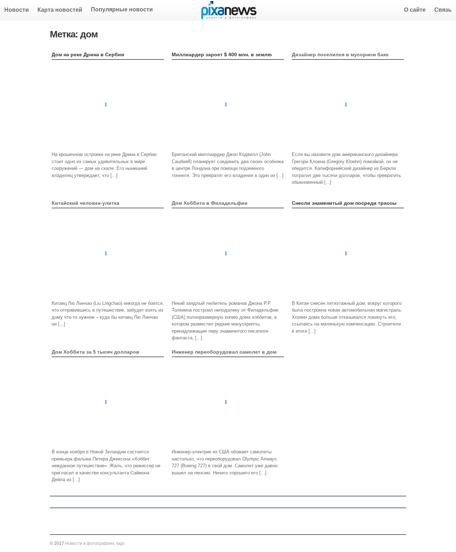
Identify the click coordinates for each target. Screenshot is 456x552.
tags (120, 543)
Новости (16, 10)
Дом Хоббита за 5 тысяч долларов (95, 352)
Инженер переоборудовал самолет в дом (224, 352)
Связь (443, 10)
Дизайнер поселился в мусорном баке (340, 54)
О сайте (415, 10)
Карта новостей (59, 10)
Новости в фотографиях (89, 543)
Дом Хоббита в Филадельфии (210, 203)
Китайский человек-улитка (85, 203)
